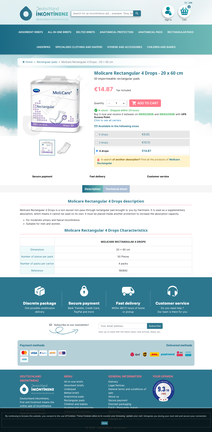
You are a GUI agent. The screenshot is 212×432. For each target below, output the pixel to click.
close (104, 423)
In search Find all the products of (138, 161)
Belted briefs (71, 392)
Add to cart (145, 103)
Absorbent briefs (74, 385)
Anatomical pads (74, 396)
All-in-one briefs (73, 381)
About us (113, 396)
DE (186, 2)
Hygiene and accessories (78, 407)
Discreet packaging (119, 404)
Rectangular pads (74, 400)
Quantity (99, 103)
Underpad (70, 389)
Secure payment (117, 400)
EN (190, 2)
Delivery (113, 381)
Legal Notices (116, 385)
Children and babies (76, 404)
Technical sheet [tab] (116, 189)
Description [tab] (93, 189)
